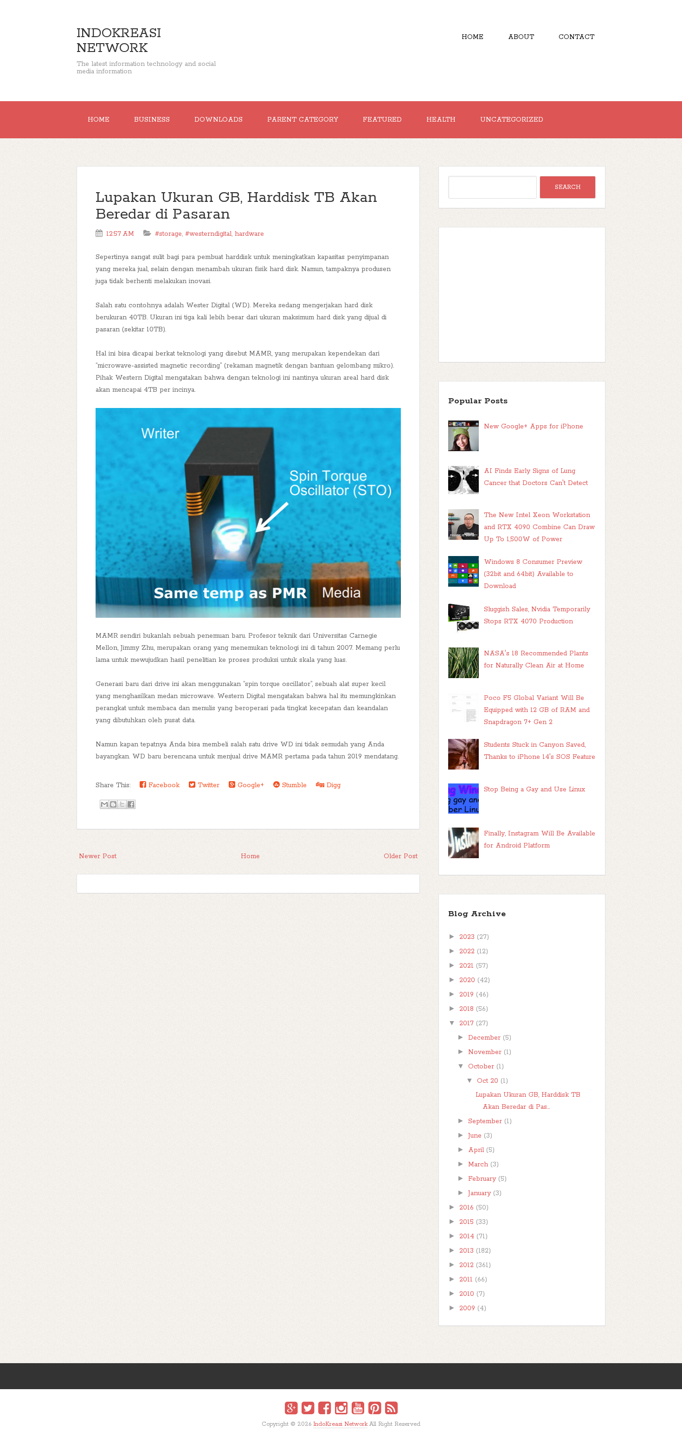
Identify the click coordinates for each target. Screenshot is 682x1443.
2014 (466, 1236)
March (478, 1164)
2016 (466, 1208)
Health (441, 120)
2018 (466, 1009)
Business (152, 120)
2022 (467, 951)
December (484, 1038)
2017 (466, 1023)
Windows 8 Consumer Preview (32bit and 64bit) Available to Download (533, 574)
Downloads (218, 120)
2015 (466, 1222)
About (521, 37)
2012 (466, 1265)
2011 (466, 1279)
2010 (466, 1294)
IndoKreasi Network (119, 41)
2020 (467, 980)
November (485, 1052)
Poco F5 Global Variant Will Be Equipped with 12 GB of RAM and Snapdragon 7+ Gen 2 (537, 710)
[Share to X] (122, 804)
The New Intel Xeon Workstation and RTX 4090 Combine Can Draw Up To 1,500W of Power (539, 527)
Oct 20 (487, 1081)
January (479, 1193)
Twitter (207, 785)
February (482, 1179)
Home (472, 37)
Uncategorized (511, 120)
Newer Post (97, 856)
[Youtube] (358, 1409)
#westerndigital (208, 234)
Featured (382, 120)
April (476, 1150)
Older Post (401, 856)
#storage (168, 234)
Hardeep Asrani (333, 1430)
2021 (466, 966)
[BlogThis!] (113, 804)
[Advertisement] (522, 295)
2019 (466, 994)
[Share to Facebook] (130, 804)
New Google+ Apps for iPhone (533, 426)
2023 (467, 937)
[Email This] (104, 804)
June (475, 1136)
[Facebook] (324, 1409)
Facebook (163, 785)
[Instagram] (341, 1409)
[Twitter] (308, 1409)
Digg (332, 785)
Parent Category (302, 120)
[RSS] (391, 1409)
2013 (466, 1251)
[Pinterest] (374, 1409)
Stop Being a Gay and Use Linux (534, 789)
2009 (467, 1308)
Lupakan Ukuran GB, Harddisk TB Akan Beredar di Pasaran (236, 206)
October (481, 1066)
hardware (249, 234)
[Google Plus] (291, 1409)
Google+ (249, 785)
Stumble (293, 785)
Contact (576, 37)
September (485, 1121)
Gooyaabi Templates (351, 1430)
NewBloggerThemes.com (343, 1430)
